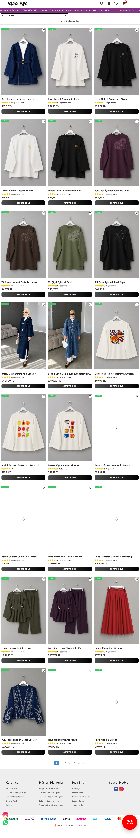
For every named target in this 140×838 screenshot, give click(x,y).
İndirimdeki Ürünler (81, 797)
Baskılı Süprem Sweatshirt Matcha (113, 465)
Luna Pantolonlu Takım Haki (16, 648)
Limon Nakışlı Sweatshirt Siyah (64, 190)
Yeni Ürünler (77, 792)
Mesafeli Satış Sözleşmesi (51, 805)
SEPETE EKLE (23, 111)
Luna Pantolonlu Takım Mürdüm (65, 648)
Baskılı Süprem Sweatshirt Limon (19, 556)
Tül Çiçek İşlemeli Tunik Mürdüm (112, 190)
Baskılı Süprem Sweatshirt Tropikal (20, 465)
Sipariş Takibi (12, 801)
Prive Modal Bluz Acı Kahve (62, 739)
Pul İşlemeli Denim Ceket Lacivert (19, 739)
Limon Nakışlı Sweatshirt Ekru (17, 190)
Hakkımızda (77, 805)
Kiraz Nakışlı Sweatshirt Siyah (111, 99)
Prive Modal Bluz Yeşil (106, 739)
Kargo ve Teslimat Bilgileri (51, 797)
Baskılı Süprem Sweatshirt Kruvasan (114, 373)
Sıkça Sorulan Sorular (16, 792)
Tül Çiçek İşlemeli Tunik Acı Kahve (19, 282)
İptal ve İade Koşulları (49, 801)
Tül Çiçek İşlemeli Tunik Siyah (110, 282)
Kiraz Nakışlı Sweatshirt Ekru (63, 99)
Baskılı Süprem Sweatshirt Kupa (65, 465)
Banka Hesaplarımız (15, 797)
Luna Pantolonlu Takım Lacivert (65, 556)
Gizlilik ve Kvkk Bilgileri (49, 792)
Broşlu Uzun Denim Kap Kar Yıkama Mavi (70, 373)
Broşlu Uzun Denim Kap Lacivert (18, 373)
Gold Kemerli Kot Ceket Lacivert (18, 99)
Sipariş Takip (78, 801)
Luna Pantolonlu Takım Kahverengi (113, 556)
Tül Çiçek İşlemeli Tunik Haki (63, 282)
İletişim (9, 805)
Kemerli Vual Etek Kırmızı (108, 648)
